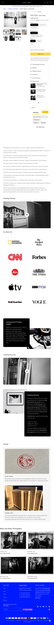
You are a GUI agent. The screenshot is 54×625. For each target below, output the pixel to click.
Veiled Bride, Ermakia (41, 89)
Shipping (38, 20)
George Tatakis (23, 585)
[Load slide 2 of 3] (40, 103)
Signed (39, 41)
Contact (5, 597)
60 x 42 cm (34, 27)
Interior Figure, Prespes (32, 576)
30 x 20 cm (34, 24)
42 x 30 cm (43, 24)
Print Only (34, 32)
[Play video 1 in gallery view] (12, 38)
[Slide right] (45, 102)
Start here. (37, 597)
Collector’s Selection (13, 8)
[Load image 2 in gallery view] (12, 32)
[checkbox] (43, 123)
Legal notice (45, 620)
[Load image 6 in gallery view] (18, 38)
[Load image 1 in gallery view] (6, 32)
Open (33, 41)
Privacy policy (25, 620)
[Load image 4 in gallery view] (24, 32)
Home (4, 8)
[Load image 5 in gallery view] (6, 38)
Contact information (27, 621)
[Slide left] (35, 102)
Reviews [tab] (36, 112)
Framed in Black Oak (37, 35)
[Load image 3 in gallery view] (18, 32)
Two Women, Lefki (31, 551)
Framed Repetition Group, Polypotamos (42, 84)
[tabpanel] (40, 129)
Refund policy (18, 620)
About (4, 594)
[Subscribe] (20, 609)
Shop (4, 591)
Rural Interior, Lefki (4, 576)
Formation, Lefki (40, 95)
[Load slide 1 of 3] (39, 103)
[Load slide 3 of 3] (42, 103)
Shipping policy (39, 620)
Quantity (31, 43)
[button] (2, 2)
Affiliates (5, 600)
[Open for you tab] (49, 620)
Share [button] (33, 107)
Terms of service (32, 620)
